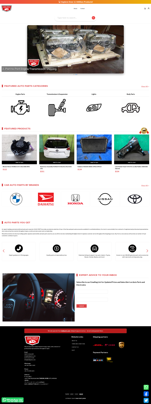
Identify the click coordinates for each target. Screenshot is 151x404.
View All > (145, 86)
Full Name (79, 288)
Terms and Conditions (78, 343)
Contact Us (75, 347)
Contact (82, 8)
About (75, 8)
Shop (73, 350)
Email (77, 296)
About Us (74, 340)
